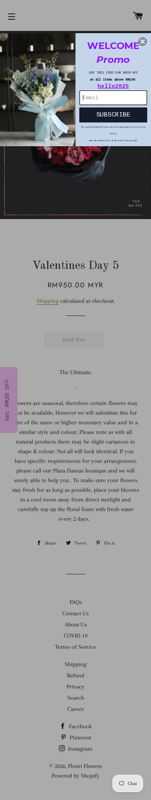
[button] (142, 41)
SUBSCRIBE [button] (113, 114)
